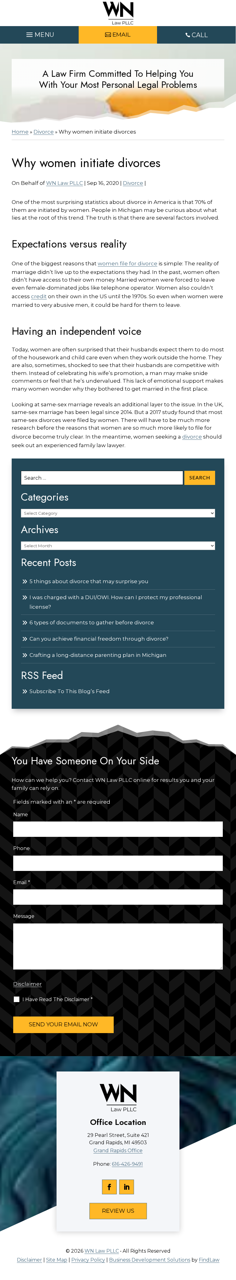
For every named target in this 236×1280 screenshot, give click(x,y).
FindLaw (209, 1260)
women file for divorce (127, 263)
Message (23, 916)
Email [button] (121, 34)
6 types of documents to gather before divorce (92, 622)
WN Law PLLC (64, 183)
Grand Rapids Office (118, 1150)
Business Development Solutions (149, 1260)
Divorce (133, 183)
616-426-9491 (127, 1164)
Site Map (56, 1260)
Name (20, 815)
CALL (200, 35)
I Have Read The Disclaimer (57, 999)
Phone (21, 848)
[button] (39, 33)
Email (21, 882)
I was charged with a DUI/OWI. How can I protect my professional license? (116, 602)
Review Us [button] (118, 1211)
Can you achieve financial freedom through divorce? (99, 639)
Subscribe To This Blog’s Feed (70, 691)
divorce (192, 437)
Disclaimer (27, 984)
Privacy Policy (88, 1260)
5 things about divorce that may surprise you (89, 581)
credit (39, 296)
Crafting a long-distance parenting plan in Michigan (98, 655)
